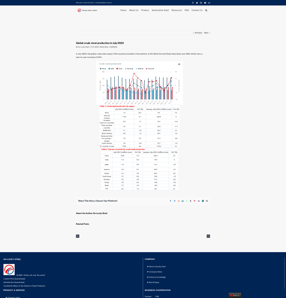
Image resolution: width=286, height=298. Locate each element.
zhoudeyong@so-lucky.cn (103, 2)
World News (104, 47)
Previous (198, 33)
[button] (206, 10)
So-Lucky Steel (83, 47)
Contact (148, 296)
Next (206, 33)
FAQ (157, 296)
